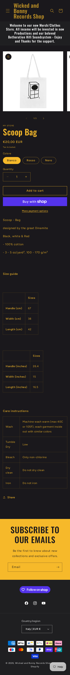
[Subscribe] (57, 567)
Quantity (8, 169)
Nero (48, 160)
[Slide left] (26, 118)
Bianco (12, 160)
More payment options (35, 211)
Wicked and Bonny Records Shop (33, 663)
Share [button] (11, 497)
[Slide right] (43, 118)
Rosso (31, 160)
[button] (8, 11)
